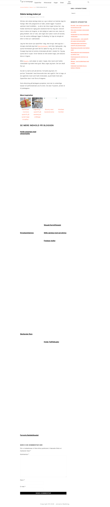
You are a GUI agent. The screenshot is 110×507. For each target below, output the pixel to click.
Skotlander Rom (26, 334)
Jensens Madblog (24, 7)
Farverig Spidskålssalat (29, 435)
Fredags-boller (49, 241)
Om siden (69, 2)
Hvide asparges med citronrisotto (28, 133)
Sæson (31, 7)
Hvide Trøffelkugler (51, 342)
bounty (26, 61)
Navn (22, 480)
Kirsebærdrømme (27, 233)
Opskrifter (37, 2)
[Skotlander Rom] (31, 332)
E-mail (23, 486)
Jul (34, 7)
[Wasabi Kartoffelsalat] (55, 223)
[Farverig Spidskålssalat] (31, 433)
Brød (62, 2)
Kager (56, 2)
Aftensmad (47, 2)
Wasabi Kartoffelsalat (52, 225)
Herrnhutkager (43, 46)
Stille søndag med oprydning (55, 233)
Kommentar (24, 454)
